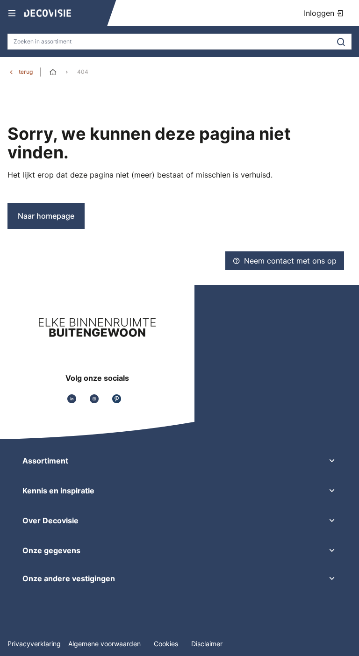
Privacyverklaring (34, 644)
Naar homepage (46, 216)
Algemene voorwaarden (105, 644)
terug (26, 71)
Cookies (167, 644)
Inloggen (320, 13)
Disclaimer (207, 644)
